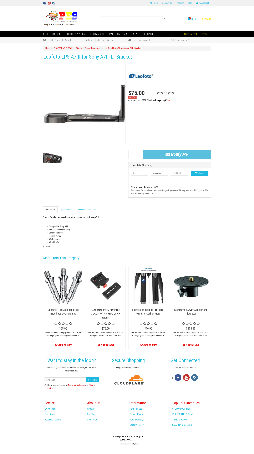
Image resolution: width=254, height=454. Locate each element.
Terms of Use (136, 408)
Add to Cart (65, 345)
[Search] (165, 18)
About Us (154, 3)
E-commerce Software (125, 444)
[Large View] (52, 157)
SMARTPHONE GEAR (117, 34)
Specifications (66, 209)
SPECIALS (148, 34)
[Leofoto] (141, 76)
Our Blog (91, 414)
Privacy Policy (136, 414)
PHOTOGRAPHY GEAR (76, 34)
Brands (204, 34)
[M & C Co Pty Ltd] (61, 18)
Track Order (50, 414)
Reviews (81, 209)
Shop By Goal (190, 34)
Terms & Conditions (76, 385)
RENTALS (135, 34)
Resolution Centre (53, 419)
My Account (50, 408)
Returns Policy (136, 419)
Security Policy (137, 425)
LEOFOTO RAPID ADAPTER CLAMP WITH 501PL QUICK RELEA (105, 313)
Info (169, 100)
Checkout (206, 18)
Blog (190, 3)
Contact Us (167, 3)
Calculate (201, 173)
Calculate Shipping (141, 165)
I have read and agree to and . (71, 387)
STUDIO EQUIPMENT (52, 34)
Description (50, 209)
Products (180, 3)
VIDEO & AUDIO (97, 34)
